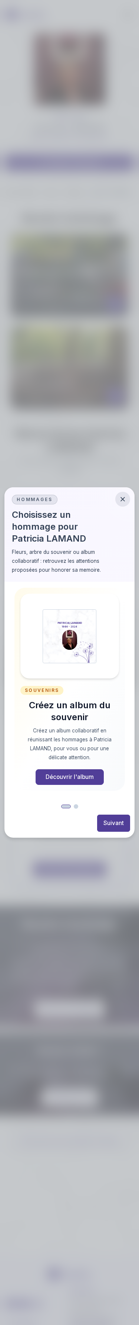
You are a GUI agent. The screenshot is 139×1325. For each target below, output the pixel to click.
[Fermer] (122, 499)
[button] (66, 806)
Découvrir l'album (70, 776)
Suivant (113, 823)
